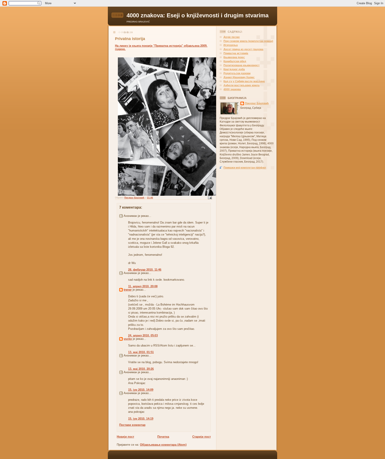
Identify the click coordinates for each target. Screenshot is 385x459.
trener (128, 289)
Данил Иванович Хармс (239, 77)
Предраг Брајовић (257, 103)
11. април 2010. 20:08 (143, 286)
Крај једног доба (234, 69)
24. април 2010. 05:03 (143, 335)
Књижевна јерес (234, 57)
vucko (128, 338)
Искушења (230, 45)
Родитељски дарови (236, 73)
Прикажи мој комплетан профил (244, 167)
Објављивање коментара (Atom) (163, 444)
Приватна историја (235, 53)
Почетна (163, 436)
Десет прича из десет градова (243, 49)
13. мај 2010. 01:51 (141, 352)
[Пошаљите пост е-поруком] (210, 197)
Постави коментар (132, 425)
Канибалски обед (234, 61)
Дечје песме (231, 37)
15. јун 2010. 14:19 (140, 418)
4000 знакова (232, 89)
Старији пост (201, 436)
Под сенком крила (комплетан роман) (248, 41)
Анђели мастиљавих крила (241, 85)
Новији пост (125, 436)
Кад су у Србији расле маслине (244, 81)
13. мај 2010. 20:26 (141, 368)
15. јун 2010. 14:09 (140, 389)
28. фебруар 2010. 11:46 (144, 269)
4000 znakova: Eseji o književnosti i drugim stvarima (197, 15)
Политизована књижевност (241, 65)
